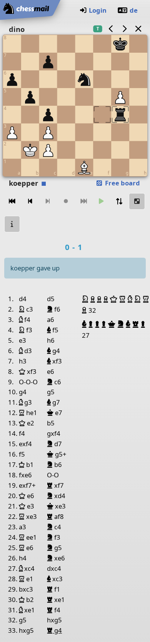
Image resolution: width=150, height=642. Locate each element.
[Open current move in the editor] (137, 201)
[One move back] (30, 201)
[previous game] (110, 28)
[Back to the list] (138, 28)
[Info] (12, 224)
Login (98, 10)
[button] (86, 299)
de (134, 10)
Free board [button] (121, 182)
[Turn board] (119, 201)
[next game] (124, 28)
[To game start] (12, 201)
